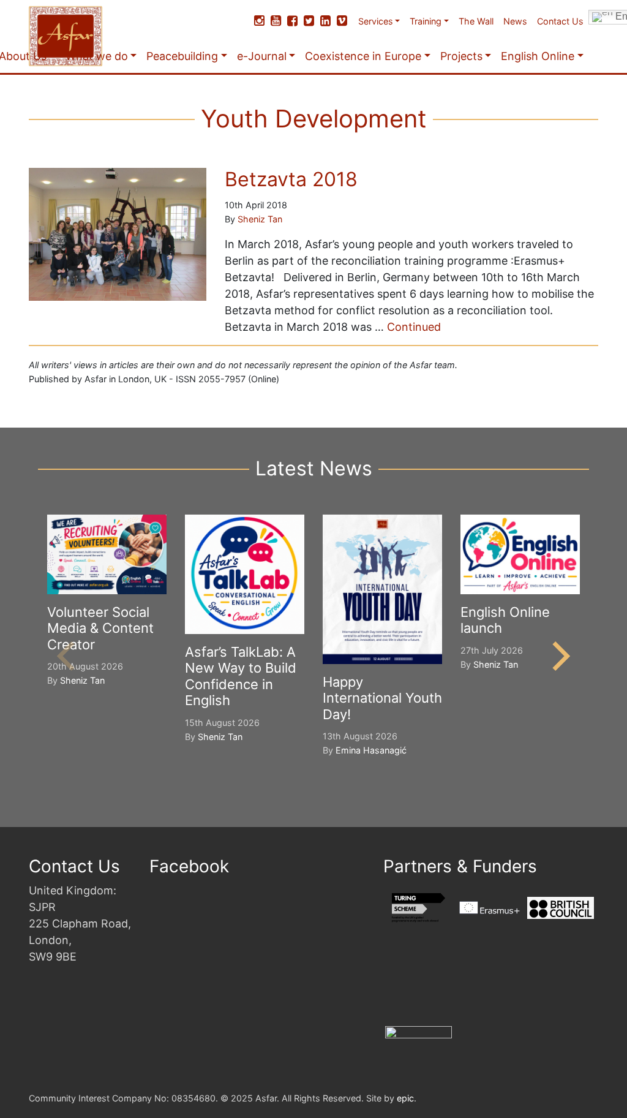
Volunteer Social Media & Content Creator (100, 628)
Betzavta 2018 (291, 179)
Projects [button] (461, 56)
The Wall (476, 21)
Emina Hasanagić (371, 750)
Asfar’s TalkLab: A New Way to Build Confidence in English (240, 676)
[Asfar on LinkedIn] (325, 20)
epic (405, 1098)
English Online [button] (537, 56)
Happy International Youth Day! (382, 698)
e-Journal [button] (262, 56)
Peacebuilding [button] (182, 56)
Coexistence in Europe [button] (363, 56)
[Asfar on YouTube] (276, 20)
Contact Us (560, 21)
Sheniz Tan (260, 219)
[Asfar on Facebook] (292, 20)
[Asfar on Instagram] (259, 20)
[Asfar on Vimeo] (342, 20)
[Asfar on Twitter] (309, 20)
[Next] (558, 656)
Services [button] (375, 21)
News (515, 21)
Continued (414, 326)
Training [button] (425, 21)
